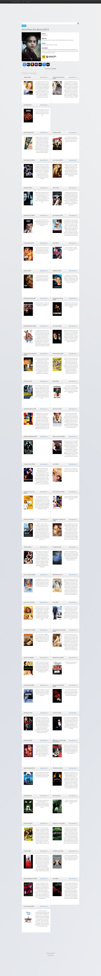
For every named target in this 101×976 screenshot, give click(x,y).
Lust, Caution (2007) (58, 160)
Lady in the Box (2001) (29, 768)
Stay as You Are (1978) (29, 602)
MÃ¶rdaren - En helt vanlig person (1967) (59, 741)
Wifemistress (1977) (58, 574)
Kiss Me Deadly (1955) (58, 353)
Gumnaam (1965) (28, 740)
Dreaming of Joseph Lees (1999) (59, 520)
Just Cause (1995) (57, 326)
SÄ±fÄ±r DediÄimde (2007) (30, 436)
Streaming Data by (48, 68)
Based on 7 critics (52, 57)
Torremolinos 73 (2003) (29, 630)
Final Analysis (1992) (29, 243)
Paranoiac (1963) (28, 381)
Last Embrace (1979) (58, 215)
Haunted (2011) (57, 795)
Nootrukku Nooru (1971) (30, 409)
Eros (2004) (55, 878)
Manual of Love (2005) (58, 657)
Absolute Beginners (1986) (30, 878)
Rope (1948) (56, 381)
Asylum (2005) (27, 270)
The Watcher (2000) (57, 768)
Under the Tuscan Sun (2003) (29, 492)
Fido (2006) (55, 602)
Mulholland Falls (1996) (29, 298)
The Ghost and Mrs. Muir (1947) (58, 77)
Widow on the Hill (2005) (59, 436)
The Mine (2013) (28, 795)
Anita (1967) (56, 243)
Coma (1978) (56, 188)
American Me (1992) (29, 519)
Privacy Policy (50, 955)
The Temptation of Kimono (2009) (59, 630)
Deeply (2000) (27, 77)
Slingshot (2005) (57, 132)
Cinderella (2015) (57, 547)
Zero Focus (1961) (57, 409)
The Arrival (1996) (57, 713)
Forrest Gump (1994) (29, 906)
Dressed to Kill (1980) (29, 215)
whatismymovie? (15, 1)
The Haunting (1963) (29, 685)
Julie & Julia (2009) (28, 657)
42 (43, 57)
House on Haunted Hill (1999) (58, 685)
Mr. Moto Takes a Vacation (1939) (30, 354)
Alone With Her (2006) (29, 160)
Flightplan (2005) (57, 270)
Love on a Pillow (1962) (29, 574)
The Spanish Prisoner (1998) (58, 299)
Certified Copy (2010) (58, 851)
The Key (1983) (27, 547)
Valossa (48, 953)
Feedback (28, 1)
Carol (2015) (56, 464)
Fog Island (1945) (28, 823)
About (23, 1)
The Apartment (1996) (29, 464)
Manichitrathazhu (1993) (30, 326)
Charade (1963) (27, 105)
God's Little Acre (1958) (58, 491)
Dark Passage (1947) (29, 132)
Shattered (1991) (28, 713)
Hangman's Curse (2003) (59, 823)
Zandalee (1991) (28, 188)
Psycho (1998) (27, 851)
